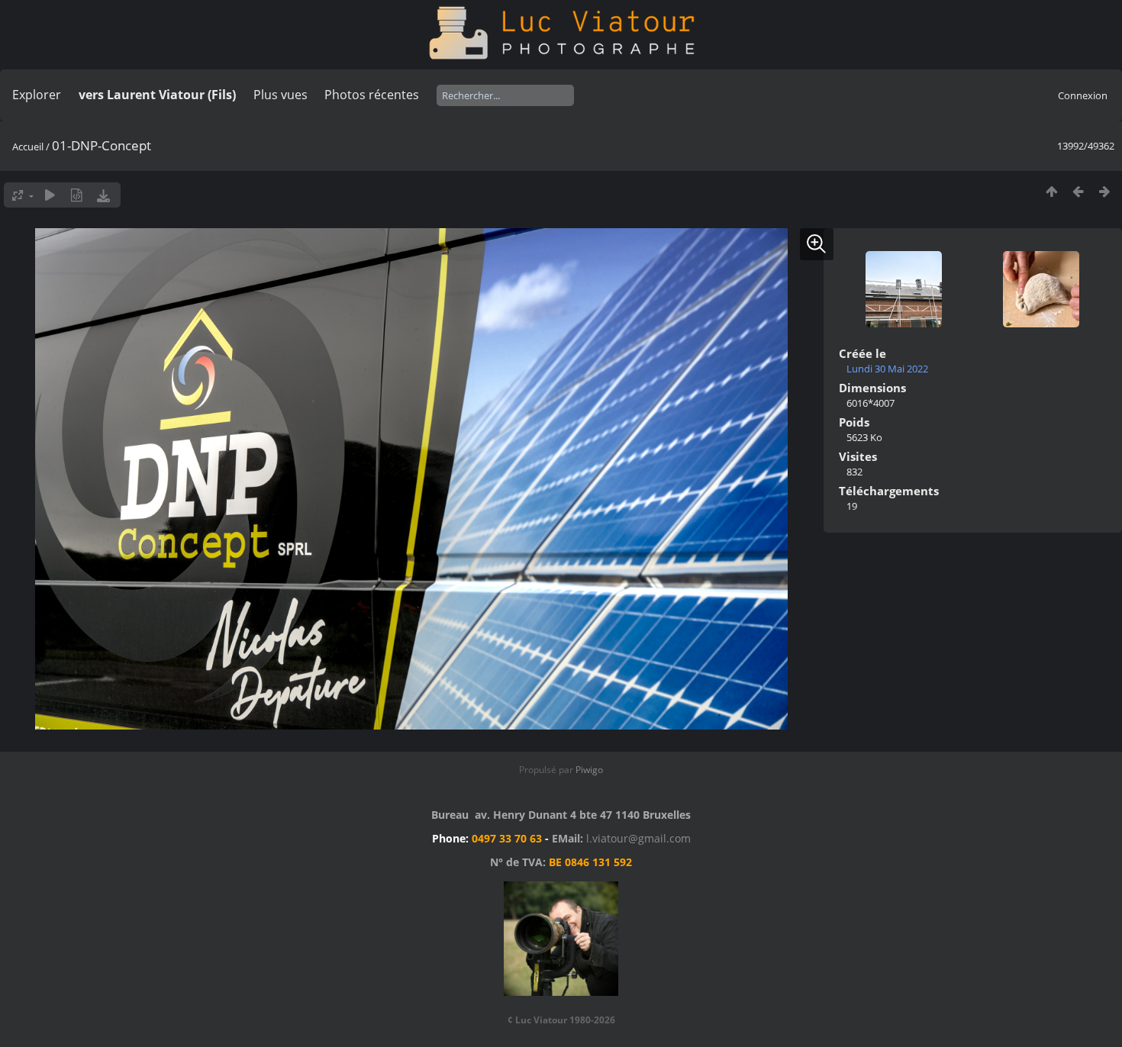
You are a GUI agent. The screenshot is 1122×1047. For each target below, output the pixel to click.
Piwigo (589, 769)
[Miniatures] (1051, 191)
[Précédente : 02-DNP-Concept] (1078, 191)
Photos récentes (371, 94)
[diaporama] (50, 195)
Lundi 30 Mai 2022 (887, 368)
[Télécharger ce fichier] (103, 195)
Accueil (28, 146)
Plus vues (280, 94)
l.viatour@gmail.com (638, 838)
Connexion (1082, 95)
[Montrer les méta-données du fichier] (76, 195)
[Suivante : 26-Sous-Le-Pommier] (1104, 191)
